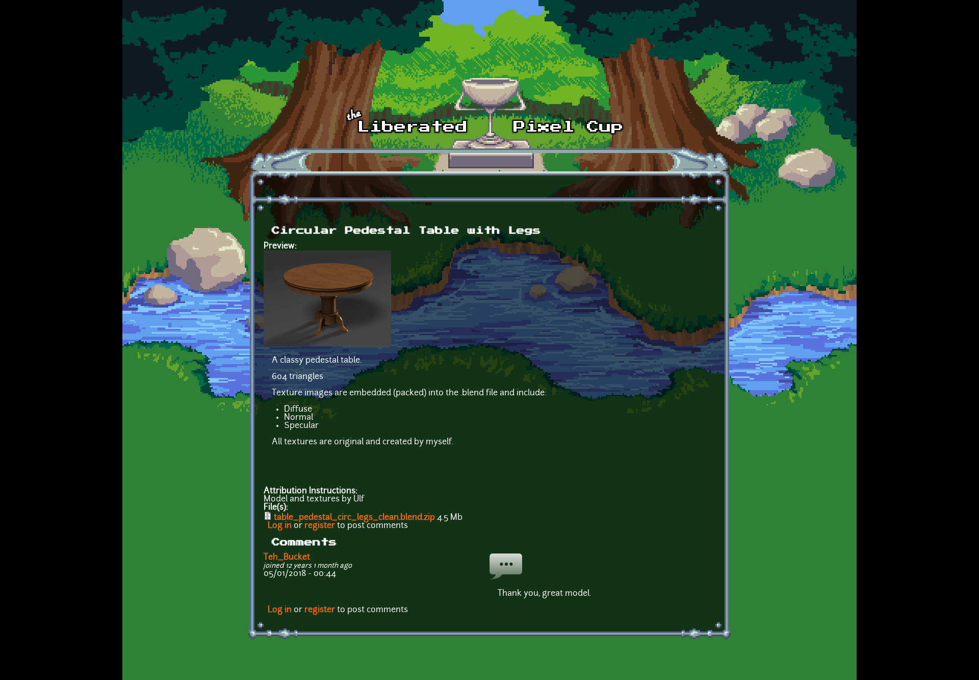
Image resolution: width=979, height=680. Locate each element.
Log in (280, 526)
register (319, 526)
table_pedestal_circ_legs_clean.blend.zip (354, 518)
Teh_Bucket (287, 557)
